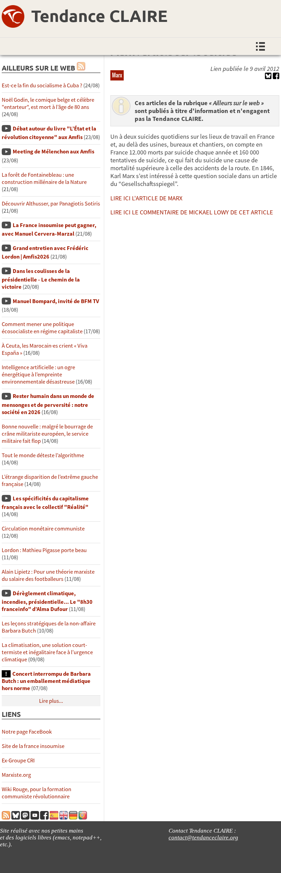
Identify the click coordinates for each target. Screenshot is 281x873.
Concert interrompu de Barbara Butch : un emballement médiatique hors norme (46, 681)
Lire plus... (51, 700)
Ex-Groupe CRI (18, 760)
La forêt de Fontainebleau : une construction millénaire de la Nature (44, 178)
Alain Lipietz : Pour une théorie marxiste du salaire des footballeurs (48, 575)
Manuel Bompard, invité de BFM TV (56, 301)
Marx (117, 75)
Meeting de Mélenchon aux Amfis (53, 151)
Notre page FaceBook (27, 731)
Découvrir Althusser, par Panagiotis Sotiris (51, 203)
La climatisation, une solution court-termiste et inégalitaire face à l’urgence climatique (47, 652)
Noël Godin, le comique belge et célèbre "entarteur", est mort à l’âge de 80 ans (48, 103)
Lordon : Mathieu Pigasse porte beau (44, 550)
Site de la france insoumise (33, 746)
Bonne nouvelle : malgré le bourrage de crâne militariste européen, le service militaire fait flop (47, 434)
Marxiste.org (16, 774)
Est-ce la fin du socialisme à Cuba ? (42, 85)
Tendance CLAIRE (99, 15)
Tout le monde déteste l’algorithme (43, 455)
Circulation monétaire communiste (43, 528)
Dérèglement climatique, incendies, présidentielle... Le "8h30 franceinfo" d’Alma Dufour (47, 601)
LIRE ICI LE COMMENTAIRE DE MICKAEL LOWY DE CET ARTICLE (191, 212)
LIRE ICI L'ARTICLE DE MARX (146, 198)
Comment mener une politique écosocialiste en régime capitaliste (42, 328)
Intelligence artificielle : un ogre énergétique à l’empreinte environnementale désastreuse (38, 374)
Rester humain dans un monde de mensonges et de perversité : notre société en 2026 (48, 403)
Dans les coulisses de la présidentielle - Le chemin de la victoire (41, 278)
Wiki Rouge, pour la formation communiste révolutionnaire (36, 793)
